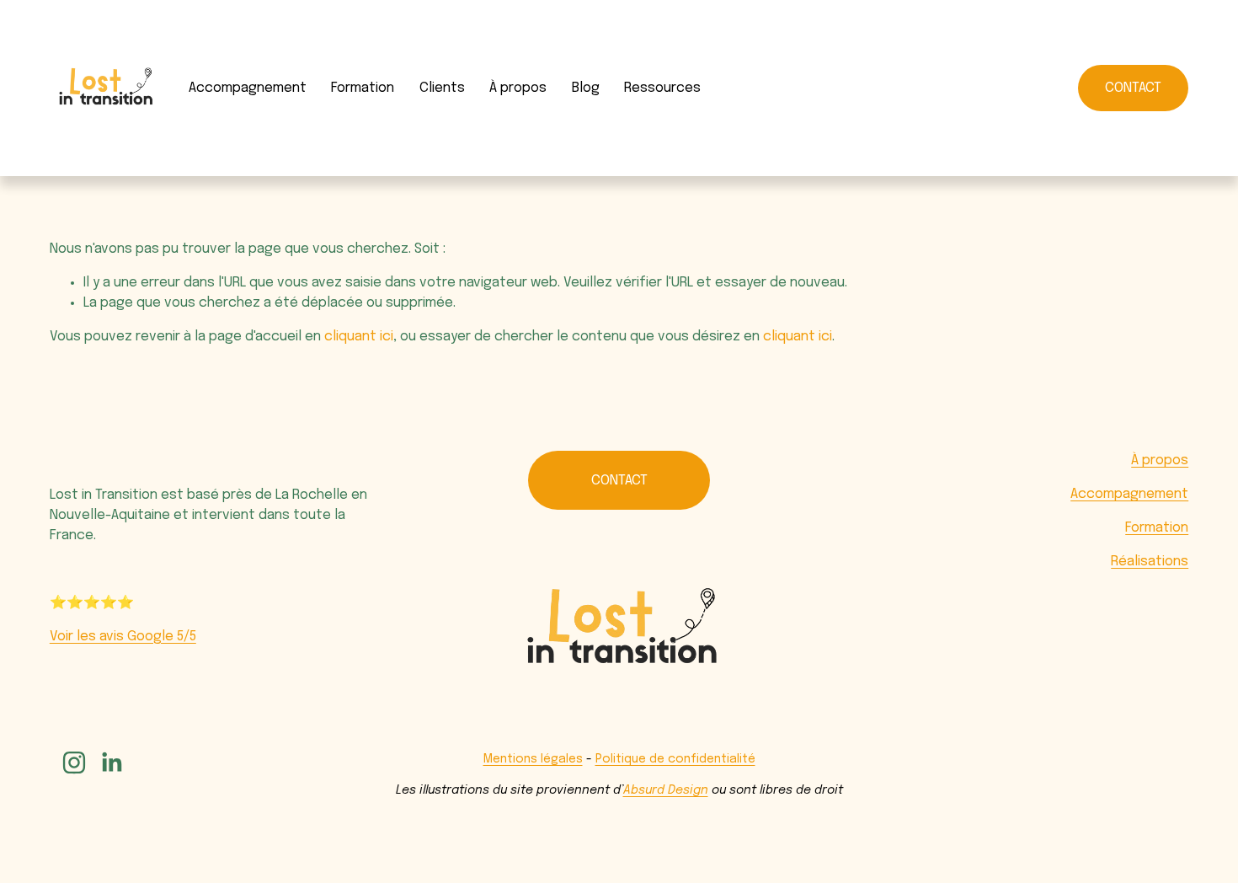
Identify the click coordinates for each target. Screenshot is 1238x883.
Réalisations (1149, 561)
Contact (1133, 88)
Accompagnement (248, 88)
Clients (442, 88)
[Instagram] (74, 762)
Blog (586, 88)
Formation (362, 88)
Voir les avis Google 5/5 (123, 636)
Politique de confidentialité (675, 759)
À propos (1159, 460)
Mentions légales (533, 759)
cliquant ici (358, 336)
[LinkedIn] (111, 762)
